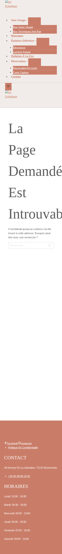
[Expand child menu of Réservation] (34, 62)
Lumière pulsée (21, 51)
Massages (17, 35)
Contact (16, 76)
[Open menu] (8, 86)
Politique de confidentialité (23, 447)
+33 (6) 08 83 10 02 (19, 476)
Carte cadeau (21, 72)
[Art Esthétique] (31, 8)
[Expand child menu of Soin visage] (34, 21)
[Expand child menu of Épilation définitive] (43, 41)
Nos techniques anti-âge (27, 31)
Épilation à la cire (22, 56)
